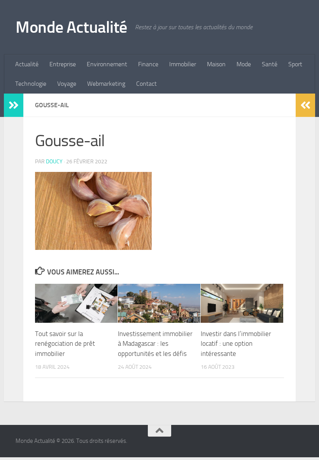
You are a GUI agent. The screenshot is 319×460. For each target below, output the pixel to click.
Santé (269, 64)
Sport (295, 64)
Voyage (66, 83)
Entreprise (62, 64)
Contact (146, 83)
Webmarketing (106, 83)
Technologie (30, 83)
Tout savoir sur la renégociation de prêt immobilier (65, 343)
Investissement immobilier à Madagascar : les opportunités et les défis (155, 343)
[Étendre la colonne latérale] (13, 105)
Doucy (54, 161)
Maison (216, 64)
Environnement (107, 64)
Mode (244, 64)
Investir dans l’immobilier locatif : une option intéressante (236, 343)
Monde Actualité (71, 27)
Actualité (27, 64)
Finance (148, 64)
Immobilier (182, 64)
